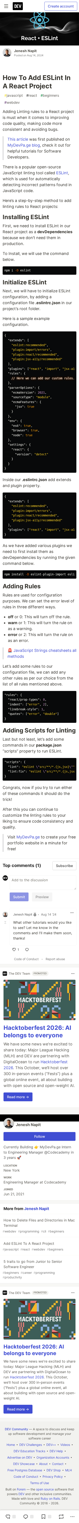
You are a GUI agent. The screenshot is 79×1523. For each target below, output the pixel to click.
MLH (68, 1470)
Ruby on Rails (50, 1498)
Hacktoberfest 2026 (27, 1377)
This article (17, 139)
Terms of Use (39, 1483)
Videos (65, 1445)
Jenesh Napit (25, 51)
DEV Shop (54, 1470)
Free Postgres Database (24, 1470)
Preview (42, 897)
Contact (57, 1464)
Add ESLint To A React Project (33, 1246)
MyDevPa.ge (28, 837)
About (43, 1464)
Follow (39, 1136)
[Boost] (61, 1516)
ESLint (62, 173)
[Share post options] (72, 1516)
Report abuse (55, 959)
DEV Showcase (24, 1464)
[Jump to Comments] (28, 1516)
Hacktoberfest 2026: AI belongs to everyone (37, 1031)
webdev (12, 102)
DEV (21, 1494)
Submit (19, 897)
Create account (61, 6)
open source (45, 1489)
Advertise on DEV (19, 1457)
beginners (50, 95)
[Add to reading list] (46, 1516)
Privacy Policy (53, 1476)
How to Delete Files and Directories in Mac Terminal (39, 1225)
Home (11, 1445)
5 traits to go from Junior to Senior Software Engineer (32, 1269)
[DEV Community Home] (17, 6)
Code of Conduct (26, 959)
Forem (21, 1489)
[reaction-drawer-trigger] (10, 1516)
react (31, 95)
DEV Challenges (30, 1445)
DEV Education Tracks (29, 1451)
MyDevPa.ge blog (23, 145)
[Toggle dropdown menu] (71, 912)
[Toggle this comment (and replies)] (6, 922)
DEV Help (56, 1451)
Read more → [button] (18, 1097)
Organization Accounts (52, 1457)
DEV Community (16, 1429)
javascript (13, 95)
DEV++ (51, 1445)
